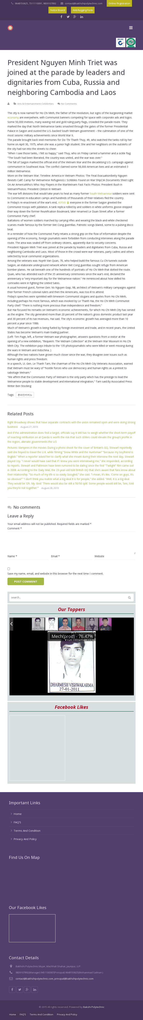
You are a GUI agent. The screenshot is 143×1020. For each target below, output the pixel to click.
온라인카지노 (25, 394)
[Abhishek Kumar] (78, 624)
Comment (14, 528)
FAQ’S (17, 822)
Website (99, 556)
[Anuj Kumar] (65, 624)
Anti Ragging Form (83, 10)
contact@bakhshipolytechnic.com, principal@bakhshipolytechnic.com (54, 978)
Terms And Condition (27, 830)
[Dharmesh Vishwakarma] (51, 624)
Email (55, 556)
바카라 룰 (63, 202)
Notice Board (57, 10)
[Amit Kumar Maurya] (105, 624)
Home (18, 814)
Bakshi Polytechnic (93, 1007)
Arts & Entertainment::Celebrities (35, 103)
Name (12, 556)
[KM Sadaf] (91, 624)
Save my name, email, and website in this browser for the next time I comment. (55, 573)
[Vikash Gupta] (38, 624)
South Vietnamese (101, 193)
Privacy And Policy (25, 839)
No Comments (69, 103)
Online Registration (119, 3)
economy (13, 117)
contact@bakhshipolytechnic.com (83, 3)
